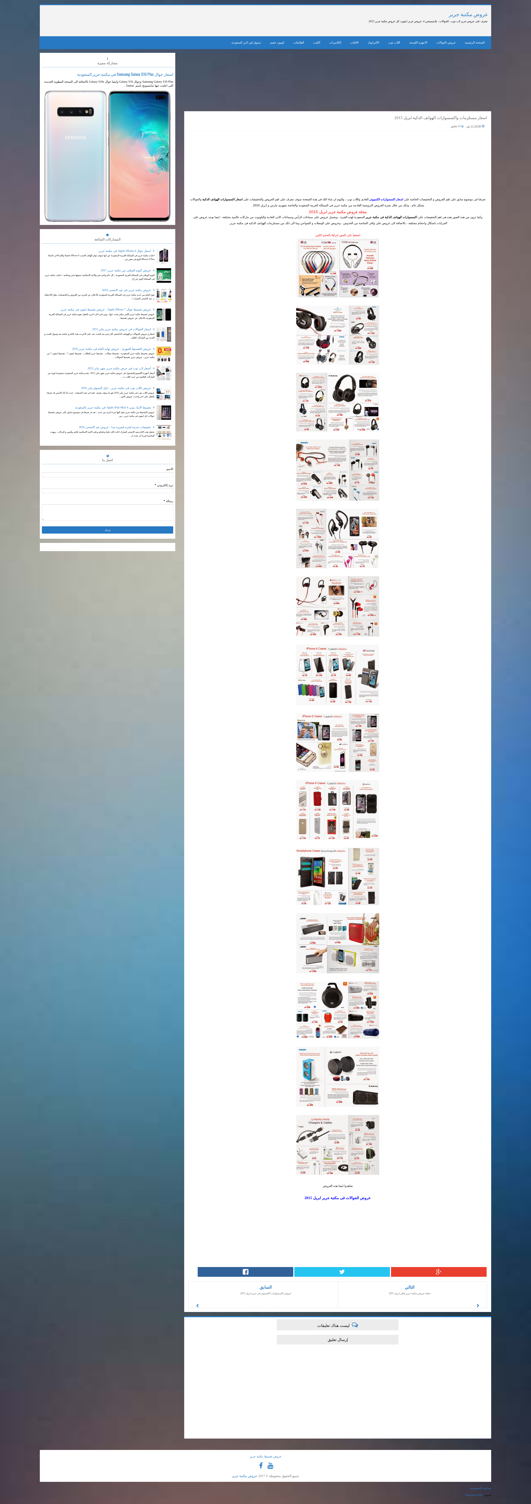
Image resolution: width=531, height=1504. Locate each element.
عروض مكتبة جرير (468, 14)
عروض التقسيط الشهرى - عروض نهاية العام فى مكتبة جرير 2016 (112, 348)
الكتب (316, 42)
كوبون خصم (277, 42)
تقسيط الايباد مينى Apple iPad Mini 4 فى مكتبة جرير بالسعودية (113, 407)
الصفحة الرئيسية (475, 42)
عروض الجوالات (446, 42)
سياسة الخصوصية (480, 1488)
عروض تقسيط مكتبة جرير (265, 1456)
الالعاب (354, 42)
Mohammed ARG (474, 1495)
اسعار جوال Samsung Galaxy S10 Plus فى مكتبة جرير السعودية (125, 74)
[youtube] (270, 1466)
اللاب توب (394, 42)
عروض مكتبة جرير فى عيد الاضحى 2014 (127, 290)
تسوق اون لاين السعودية (246, 42)
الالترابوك (373, 42)
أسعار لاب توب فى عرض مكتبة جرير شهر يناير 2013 (120, 368)
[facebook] (261, 1466)
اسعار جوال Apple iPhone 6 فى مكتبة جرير (125, 250)
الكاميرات (335, 42)
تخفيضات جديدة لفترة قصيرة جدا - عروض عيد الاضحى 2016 (115, 427)
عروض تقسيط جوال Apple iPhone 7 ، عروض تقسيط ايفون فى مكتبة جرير (106, 309)
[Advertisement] (148, 20)
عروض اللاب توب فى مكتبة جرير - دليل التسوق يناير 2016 (116, 388)
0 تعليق (455, 126)
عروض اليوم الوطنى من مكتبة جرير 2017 (126, 270)
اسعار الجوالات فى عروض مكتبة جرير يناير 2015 (122, 329)
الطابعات (299, 42)
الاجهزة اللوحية (418, 42)
